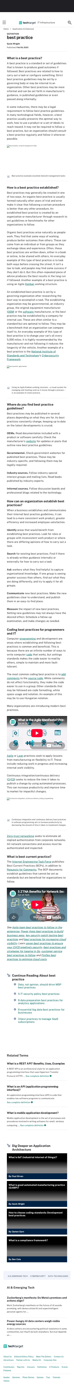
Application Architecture (23, 29)
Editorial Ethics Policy (24, 1357)
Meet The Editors (43, 1357)
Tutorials (56, 1377)
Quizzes (40, 1377)
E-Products (54, 1367)
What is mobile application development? (33, 1113)
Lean (20, 755)
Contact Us (59, 1357)
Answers (31, 1367)
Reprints (20, 1367)
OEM (10, 311)
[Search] (69, 22)
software (28, 311)
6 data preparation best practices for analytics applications (40, 1002)
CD (12, 779)
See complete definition (37, 1076)
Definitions (42, 1367)
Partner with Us (23, 1360)
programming (28, 638)
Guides (6, 1377)
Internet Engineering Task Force (31, 861)
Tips (48, 1377)
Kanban (29, 284)
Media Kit (37, 1360)
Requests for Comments (21, 869)
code (29, 654)
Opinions (16, 1377)
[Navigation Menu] (4, 22)
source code (35, 678)
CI (9, 779)
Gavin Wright (13, 44)
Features (7, 1370)
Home (6, 29)
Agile (10, 755)
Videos (6, 1381)
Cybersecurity (38, 1276)
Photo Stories (28, 1377)
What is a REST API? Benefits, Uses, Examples (36, 1063)
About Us (7, 1357)
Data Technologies (58, 1276)
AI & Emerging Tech (18, 1276)
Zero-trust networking (20, 836)
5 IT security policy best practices (39, 993)
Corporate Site (50, 1360)
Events (65, 1367)
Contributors (8, 1367)
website (31, 441)
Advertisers (8, 1360)
